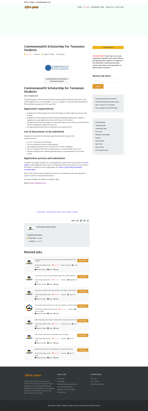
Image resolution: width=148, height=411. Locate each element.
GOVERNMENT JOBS (97, 7)
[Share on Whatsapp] (88, 220)
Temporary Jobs (100, 125)
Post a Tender (95, 381)
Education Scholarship (102, 134)
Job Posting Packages (97, 384)
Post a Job (98, 131)
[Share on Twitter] (81, 220)
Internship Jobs (100, 122)
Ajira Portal (99, 144)
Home (76, 405)
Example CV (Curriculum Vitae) (66, 389)
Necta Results (99, 141)
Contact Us (84, 405)
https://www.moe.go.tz (38, 183)
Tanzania (39, 241)
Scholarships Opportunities (46, 227)
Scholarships (60, 54)
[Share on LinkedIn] (84, 220)
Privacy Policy (94, 405)
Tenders (98, 138)
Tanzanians (54, 102)
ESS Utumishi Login (101, 150)
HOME (80, 7)
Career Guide (99, 147)
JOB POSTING (108, 47)
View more (83, 260)
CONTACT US (109, 7)
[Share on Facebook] (77, 220)
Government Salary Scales (65, 387)
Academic (30, 142)
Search (98, 86)
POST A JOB (120, 7)
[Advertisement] (74, 23)
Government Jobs (101, 128)
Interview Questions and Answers (67, 384)
